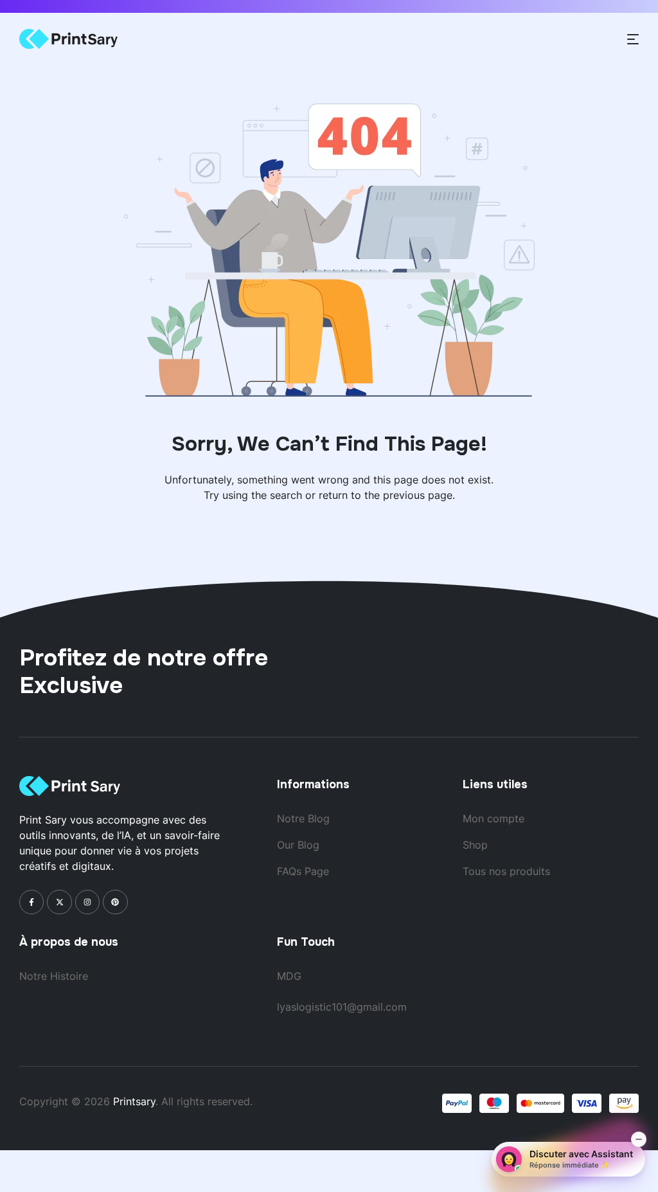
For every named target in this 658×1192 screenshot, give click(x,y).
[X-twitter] (59, 902)
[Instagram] (87, 902)
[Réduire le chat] (638, 1139)
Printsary (134, 1101)
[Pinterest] (115, 902)
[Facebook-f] (31, 902)
